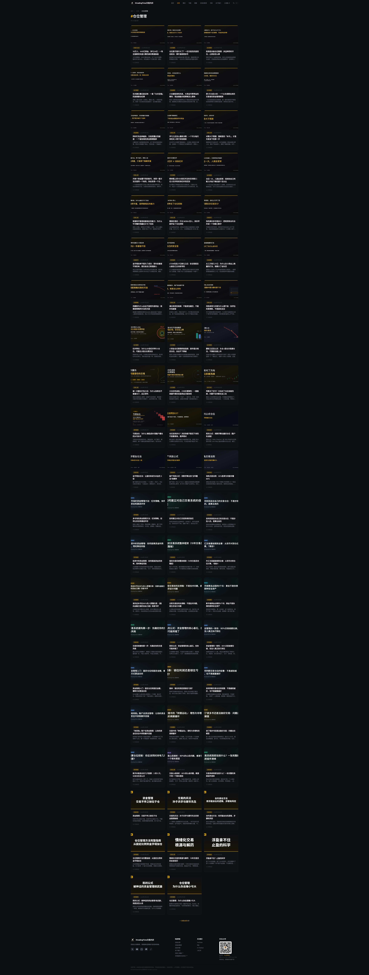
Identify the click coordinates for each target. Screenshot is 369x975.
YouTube (199, 942)
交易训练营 (203, 3)
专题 (190, 3)
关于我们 (218, 3)
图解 (195, 3)
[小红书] (146, 949)
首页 (172, 3)
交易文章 (177, 942)
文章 (178, 3)
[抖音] (151, 949)
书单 (211, 3)
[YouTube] (137, 949)
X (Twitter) (200, 948)
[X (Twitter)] (132, 949)
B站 (198, 945)
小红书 (199, 950)
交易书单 (177, 948)
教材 (184, 3)
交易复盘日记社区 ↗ (181, 956)
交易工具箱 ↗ (179, 953)
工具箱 (226, 3)
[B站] (141, 949)
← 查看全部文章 (184, 920)
